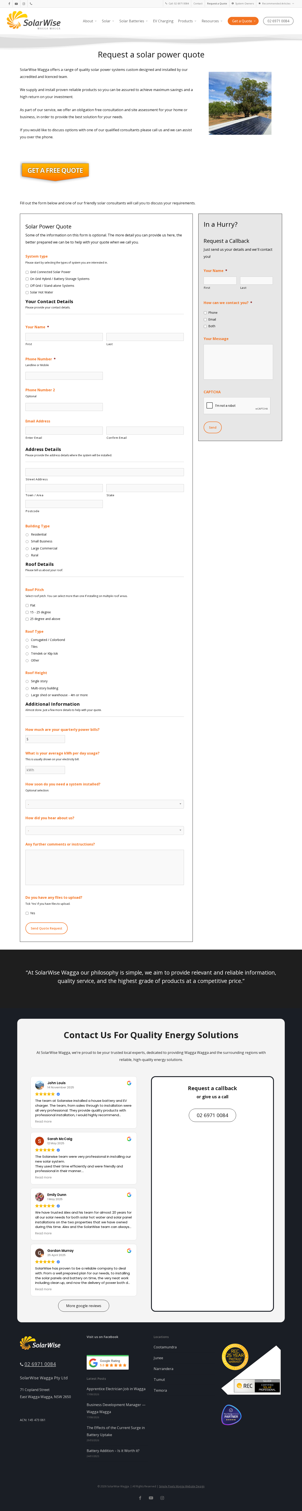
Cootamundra (165, 1347)
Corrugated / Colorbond (48, 640)
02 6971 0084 (40, 1364)
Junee (158, 1357)
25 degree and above (45, 619)
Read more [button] (43, 1121)
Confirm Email (117, 438)
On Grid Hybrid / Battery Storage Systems (60, 279)
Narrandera (163, 1368)
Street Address (37, 479)
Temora (160, 1390)
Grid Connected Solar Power (50, 272)
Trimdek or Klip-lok (44, 653)
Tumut (159, 1379)
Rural (34, 555)
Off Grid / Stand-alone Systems (52, 285)
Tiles (34, 646)
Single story (39, 681)
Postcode (32, 511)
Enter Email (34, 438)
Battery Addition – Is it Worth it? (113, 1450)
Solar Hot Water (41, 292)
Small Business (41, 541)
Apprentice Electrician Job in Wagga (116, 1388)
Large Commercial (44, 548)
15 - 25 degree (40, 612)
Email (212, 319)
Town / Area (34, 495)
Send (212, 427)
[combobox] (104, 804)
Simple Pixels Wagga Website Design (182, 1486)
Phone (213, 312)
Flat (32, 605)
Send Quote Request (46, 928)
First (29, 344)
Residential (38, 534)
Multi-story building (44, 688)
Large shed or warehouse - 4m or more (59, 695)
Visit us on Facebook (102, 1337)
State (110, 495)
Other (35, 660)
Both (211, 326)
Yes (32, 913)
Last (110, 344)
